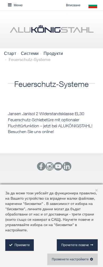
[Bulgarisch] (51, 30)
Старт (10, 53)
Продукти (53, 53)
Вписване (73, 5)
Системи (30, 53)
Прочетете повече (75, 245)
